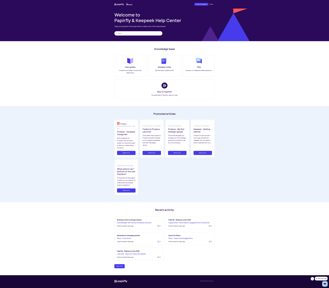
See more (120, 266)
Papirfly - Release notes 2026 (179, 220)
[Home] (123, 4)
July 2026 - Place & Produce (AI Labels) (131, 254)
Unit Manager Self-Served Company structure (134, 223)
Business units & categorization (129, 220)
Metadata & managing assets (128, 235)
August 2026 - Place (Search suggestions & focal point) (188, 223)
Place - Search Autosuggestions (180, 238)
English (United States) (207, 281)
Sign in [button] (211, 4)
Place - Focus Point (124, 238)
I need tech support (201, 4)
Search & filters (174, 235)
